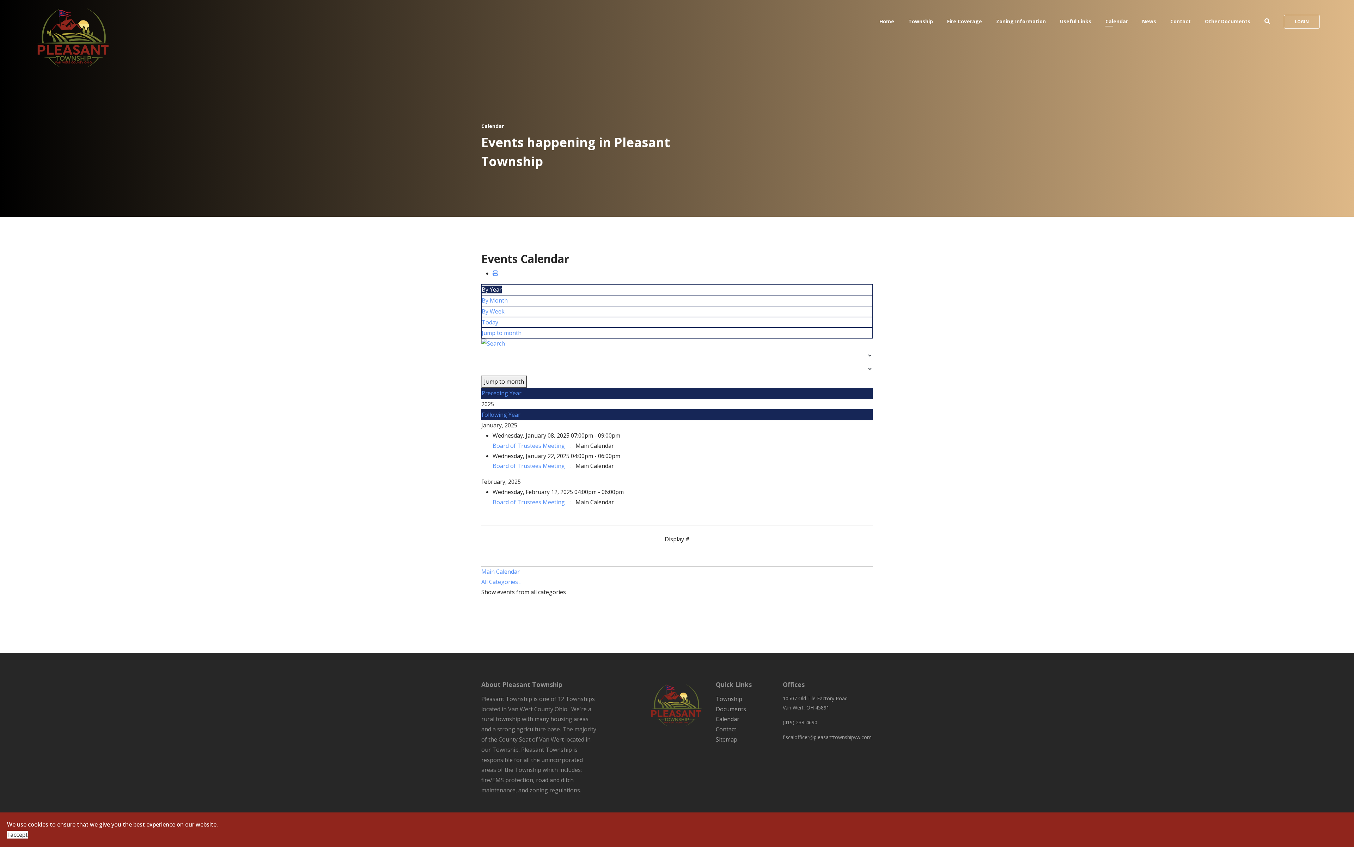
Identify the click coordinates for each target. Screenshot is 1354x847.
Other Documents (1227, 21)
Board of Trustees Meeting (529, 446)
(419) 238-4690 (800, 722)
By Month (495, 300)
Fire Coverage (964, 21)
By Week (493, 311)
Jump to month (502, 333)
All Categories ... (502, 582)
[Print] (495, 273)
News (1149, 21)
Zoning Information (1021, 21)
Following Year (501, 415)
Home (886, 21)
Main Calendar (500, 571)
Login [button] (1302, 22)
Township (920, 21)
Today (490, 322)
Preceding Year (502, 393)
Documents (731, 709)
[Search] (677, 344)
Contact (1180, 21)
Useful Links (1075, 21)
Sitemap (726, 739)
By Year (492, 289)
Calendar (1116, 21)
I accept (17, 835)
